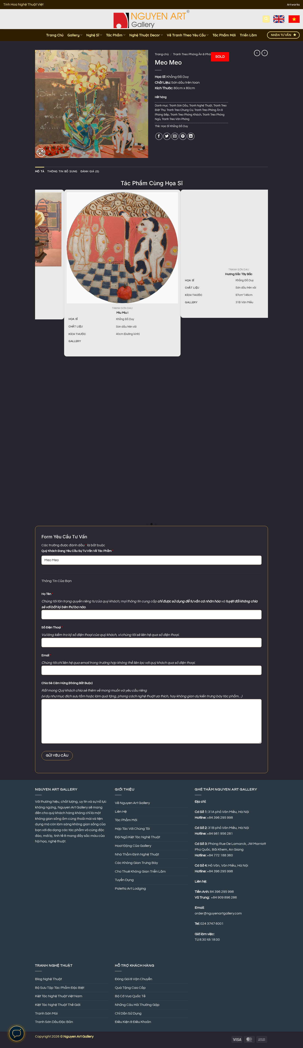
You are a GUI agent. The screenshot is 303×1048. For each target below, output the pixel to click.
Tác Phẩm (114, 35)
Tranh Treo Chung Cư (180, 110)
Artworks (293, 4)
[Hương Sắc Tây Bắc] (98, 228)
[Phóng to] (41, 152)
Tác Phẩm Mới (224, 35)
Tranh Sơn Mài (46, 1013)
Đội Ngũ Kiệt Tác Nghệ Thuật (137, 837)
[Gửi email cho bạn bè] (175, 136)
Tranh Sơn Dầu (178, 105)
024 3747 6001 (212, 923)
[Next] (265, 357)
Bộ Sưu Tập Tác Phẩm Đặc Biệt (59, 987)
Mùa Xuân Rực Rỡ (215, 478)
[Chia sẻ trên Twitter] (167, 136)
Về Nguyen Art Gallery (132, 803)
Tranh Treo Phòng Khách (185, 114)
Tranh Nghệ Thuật (200, 105)
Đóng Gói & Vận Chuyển (133, 979)
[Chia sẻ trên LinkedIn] (191, 136)
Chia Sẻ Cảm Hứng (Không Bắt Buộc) (66, 683)
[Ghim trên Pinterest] (183, 136)
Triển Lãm (248, 35)
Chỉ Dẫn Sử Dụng (128, 1013)
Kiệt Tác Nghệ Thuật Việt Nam (58, 996)
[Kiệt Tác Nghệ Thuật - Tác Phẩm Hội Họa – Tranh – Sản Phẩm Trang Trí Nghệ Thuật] (151, 19)
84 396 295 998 (222, 891)
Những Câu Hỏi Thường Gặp (137, 1005)
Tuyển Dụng (124, 880)
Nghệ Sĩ (92, 35)
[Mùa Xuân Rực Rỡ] (215, 330)
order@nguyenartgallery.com (218, 913)
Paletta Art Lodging (130, 888)
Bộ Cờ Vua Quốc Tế (130, 996)
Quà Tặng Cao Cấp (130, 987)
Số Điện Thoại (52, 627)
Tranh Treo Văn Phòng (175, 119)
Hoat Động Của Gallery (133, 845)
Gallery (73, 35)
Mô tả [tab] (39, 171)
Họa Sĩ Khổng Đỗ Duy (174, 126)
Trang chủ (162, 54)
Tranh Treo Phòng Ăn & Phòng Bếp (196, 54)
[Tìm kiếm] (266, 19)
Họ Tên (47, 594)
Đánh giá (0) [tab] (90, 171)
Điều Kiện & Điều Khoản (133, 1022)
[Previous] (37, 357)
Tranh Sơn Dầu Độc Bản (54, 1022)
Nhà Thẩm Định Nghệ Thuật (137, 854)
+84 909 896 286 (224, 897)
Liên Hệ (121, 811)
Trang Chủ (54, 35)
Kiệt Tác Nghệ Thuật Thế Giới (57, 1005)
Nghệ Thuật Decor (144, 35)
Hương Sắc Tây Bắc (98, 274)
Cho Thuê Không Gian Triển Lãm (140, 871)
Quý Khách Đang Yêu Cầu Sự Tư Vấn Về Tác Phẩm (77, 551)
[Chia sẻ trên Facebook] (159, 136)
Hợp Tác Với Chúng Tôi (132, 828)
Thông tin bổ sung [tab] (62, 171)
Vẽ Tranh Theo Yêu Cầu (186, 35)
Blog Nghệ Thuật (48, 979)
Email (46, 655)
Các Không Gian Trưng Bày (136, 863)
